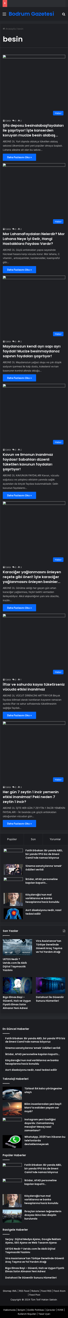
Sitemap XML (10, 1290)
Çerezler (50, 1309)
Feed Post (34, 1294)
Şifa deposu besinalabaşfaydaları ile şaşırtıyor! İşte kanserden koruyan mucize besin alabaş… (33, 130)
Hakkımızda (9, 1309)
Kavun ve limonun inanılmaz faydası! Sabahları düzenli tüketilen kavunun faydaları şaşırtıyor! (28, 462)
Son (33, 839)
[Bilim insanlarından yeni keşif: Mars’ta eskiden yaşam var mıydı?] (12, 1108)
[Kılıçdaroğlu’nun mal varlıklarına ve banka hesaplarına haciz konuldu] (13, 899)
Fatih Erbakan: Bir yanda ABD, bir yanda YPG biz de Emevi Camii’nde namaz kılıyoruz (44, 854)
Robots (35, 1290)
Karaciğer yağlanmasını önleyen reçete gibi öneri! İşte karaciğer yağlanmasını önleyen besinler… (32, 577)
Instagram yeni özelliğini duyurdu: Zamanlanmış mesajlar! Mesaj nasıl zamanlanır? (40, 1125)
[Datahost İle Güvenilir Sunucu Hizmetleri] (50, 985)
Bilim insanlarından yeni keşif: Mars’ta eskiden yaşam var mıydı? (43, 1107)
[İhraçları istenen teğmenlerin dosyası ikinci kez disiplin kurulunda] (12, 1216)
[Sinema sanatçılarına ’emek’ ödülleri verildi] (13, 869)
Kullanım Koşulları (27, 1313)
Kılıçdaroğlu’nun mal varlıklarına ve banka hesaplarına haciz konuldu (42, 898)
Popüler (12, 839)
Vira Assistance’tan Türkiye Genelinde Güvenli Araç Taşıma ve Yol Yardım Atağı (49, 946)
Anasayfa (10, 28)
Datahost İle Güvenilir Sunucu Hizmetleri (50, 999)
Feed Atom (59, 1290)
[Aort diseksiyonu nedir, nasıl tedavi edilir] (13, 913)
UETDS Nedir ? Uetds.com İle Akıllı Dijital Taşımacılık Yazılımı (15, 964)
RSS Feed (24, 1290)
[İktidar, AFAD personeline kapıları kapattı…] (13, 883)
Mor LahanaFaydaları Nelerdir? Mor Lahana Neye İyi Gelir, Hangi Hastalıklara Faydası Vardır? (34, 238)
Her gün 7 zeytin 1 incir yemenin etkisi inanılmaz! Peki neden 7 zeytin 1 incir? (31, 797)
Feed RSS (46, 1290)
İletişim (21, 1309)
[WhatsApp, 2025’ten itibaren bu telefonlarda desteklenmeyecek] (12, 1141)
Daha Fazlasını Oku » (19, 157)
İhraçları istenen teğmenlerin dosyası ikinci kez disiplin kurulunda (42, 1215)
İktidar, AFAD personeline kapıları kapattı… (41, 881)
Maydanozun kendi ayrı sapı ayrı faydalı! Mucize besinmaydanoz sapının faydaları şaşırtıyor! (32, 351)
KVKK (60, 1309)
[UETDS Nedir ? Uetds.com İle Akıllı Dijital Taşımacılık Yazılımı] (17, 947)
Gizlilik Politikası (35, 1309)
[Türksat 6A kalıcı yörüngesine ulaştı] (12, 1093)
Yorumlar (55, 839)
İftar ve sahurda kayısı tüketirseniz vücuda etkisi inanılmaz (34, 687)
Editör (8, 120)
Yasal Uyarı (44, 1313)
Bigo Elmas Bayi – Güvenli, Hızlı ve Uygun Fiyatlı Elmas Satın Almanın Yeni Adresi (17, 1002)
